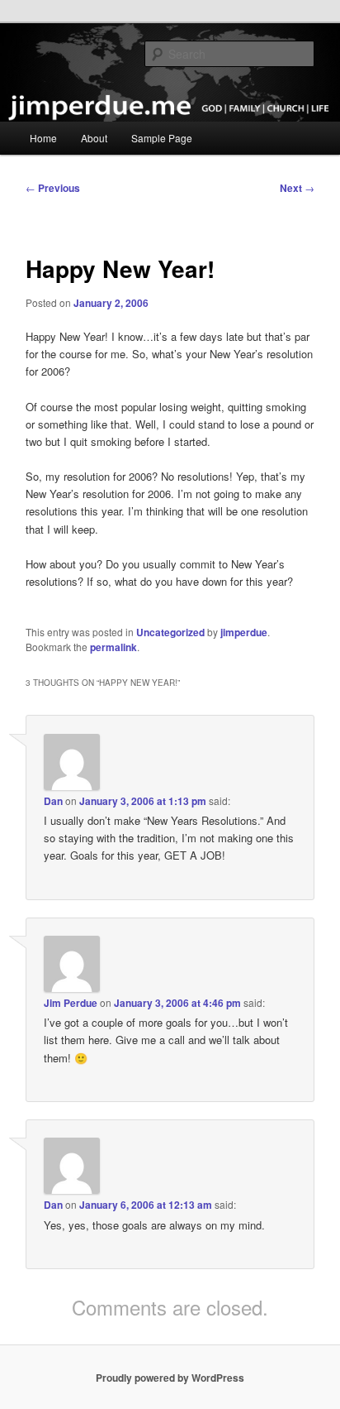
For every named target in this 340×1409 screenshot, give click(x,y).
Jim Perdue (70, 1002)
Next (297, 187)
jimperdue (243, 632)
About (94, 138)
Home (43, 138)
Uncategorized (170, 632)
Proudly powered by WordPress (170, 1377)
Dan (53, 800)
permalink (113, 647)
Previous (53, 187)
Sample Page (161, 138)
